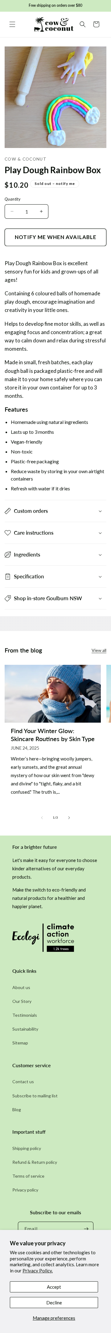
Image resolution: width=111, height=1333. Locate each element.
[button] (12, 24)
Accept (54, 1287)
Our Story (21, 1001)
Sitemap (20, 1042)
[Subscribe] (86, 1229)
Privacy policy (25, 1189)
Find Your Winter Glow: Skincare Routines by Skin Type (53, 734)
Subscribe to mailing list (35, 1095)
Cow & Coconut (26, 159)
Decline (54, 1302)
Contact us (23, 1081)
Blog (16, 1109)
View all (99, 650)
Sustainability (25, 1029)
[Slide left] (42, 817)
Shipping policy (26, 1148)
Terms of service (28, 1176)
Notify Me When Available (56, 237)
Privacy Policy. (38, 1270)
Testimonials (24, 1015)
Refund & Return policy (34, 1162)
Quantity (12, 199)
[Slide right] (69, 817)
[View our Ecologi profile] (43, 939)
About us (21, 987)
